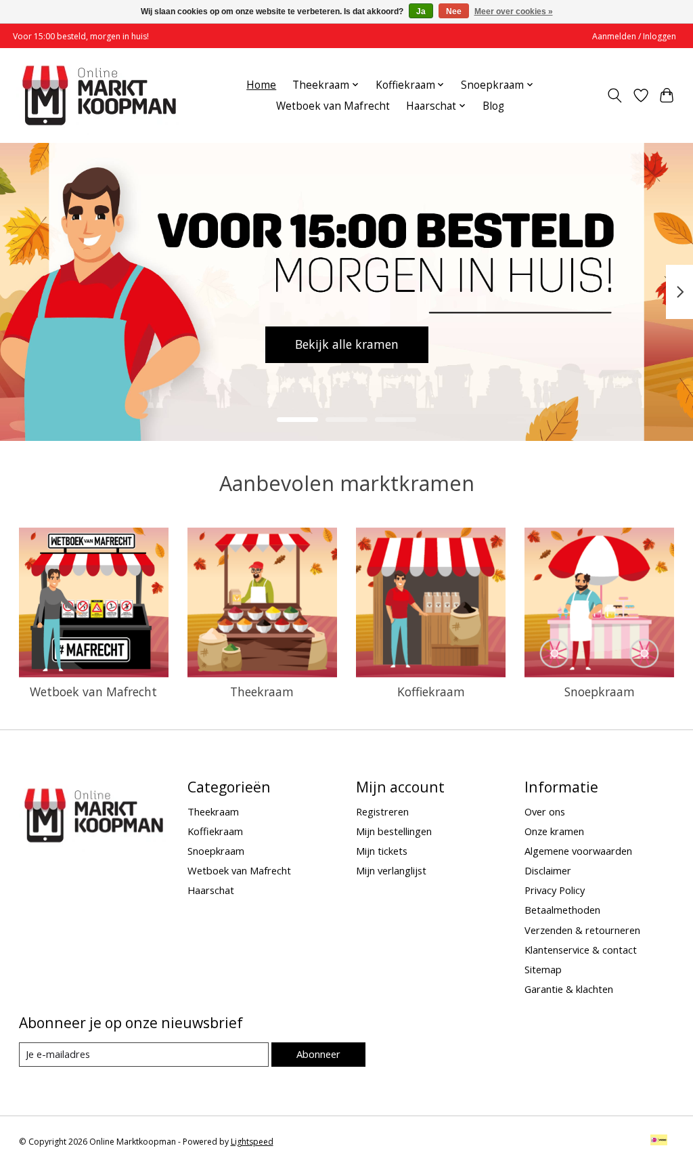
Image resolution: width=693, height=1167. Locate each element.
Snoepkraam (599, 691)
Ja (421, 11)
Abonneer (318, 1054)
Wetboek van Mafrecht (333, 106)
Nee (454, 11)
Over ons (544, 811)
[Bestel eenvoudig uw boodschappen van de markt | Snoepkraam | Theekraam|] (99, 95)
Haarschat (210, 890)
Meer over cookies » (513, 11)
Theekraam (262, 691)
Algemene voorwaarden (578, 850)
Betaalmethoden (562, 909)
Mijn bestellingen (394, 831)
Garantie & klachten (568, 989)
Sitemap (543, 969)
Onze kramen (554, 831)
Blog (493, 106)
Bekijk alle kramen (281, 344)
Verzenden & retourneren (582, 930)
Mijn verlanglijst (391, 870)
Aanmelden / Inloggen (634, 36)
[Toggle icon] (614, 95)
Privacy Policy (554, 890)
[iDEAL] (658, 1141)
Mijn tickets (381, 850)
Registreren (382, 811)
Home (261, 85)
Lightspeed (252, 1141)
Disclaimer (547, 870)
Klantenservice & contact (580, 949)
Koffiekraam (431, 691)
